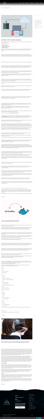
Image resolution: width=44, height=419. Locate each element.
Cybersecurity (30, 405)
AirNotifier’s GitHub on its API (4, 154)
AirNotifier (6, 54)
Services (27, 2)
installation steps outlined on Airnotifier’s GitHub (14, 103)
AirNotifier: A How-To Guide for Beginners (11, 40)
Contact (41, 2)
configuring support (18, 145)
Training (30, 401)
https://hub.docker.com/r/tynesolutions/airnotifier (9, 263)
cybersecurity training (31, 394)
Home (20, 2)
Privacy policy (30, 397)
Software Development (32, 408)
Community (37, 2)
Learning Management (32, 398)
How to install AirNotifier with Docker (10, 221)
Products (31, 2)
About (23, 2)
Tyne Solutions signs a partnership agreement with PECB (15, 342)
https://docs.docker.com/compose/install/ (8, 257)
